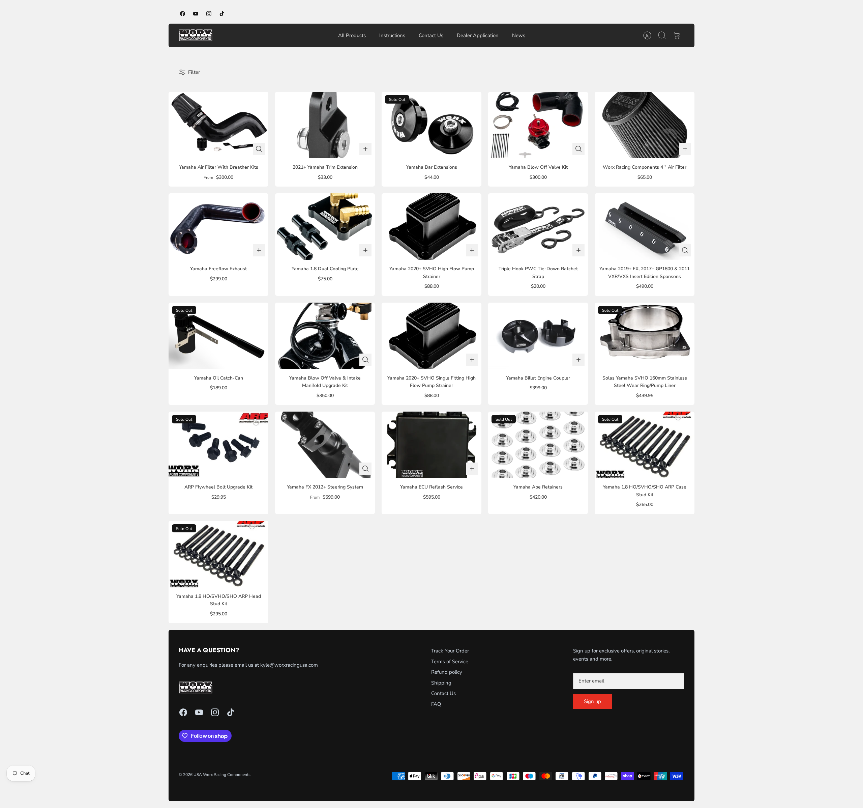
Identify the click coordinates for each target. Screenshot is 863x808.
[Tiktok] (222, 13)
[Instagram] (208, 13)
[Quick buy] (259, 149)
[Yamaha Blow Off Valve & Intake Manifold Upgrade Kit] (325, 336)
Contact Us (431, 35)
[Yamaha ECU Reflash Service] (431, 445)
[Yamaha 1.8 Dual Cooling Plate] (325, 226)
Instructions (392, 35)
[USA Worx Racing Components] (195, 35)
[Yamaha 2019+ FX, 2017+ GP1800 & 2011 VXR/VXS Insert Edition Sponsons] (644, 226)
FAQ (436, 704)
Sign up (592, 701)
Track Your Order (450, 650)
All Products (352, 35)
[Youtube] (195, 13)
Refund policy (446, 672)
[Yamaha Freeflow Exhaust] (218, 226)
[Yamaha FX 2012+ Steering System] (325, 445)
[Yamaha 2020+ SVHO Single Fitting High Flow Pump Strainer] (431, 336)
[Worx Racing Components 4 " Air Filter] (644, 125)
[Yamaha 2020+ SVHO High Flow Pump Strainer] (431, 226)
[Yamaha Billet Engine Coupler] (538, 336)
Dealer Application (478, 35)
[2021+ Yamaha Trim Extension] (325, 125)
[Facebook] (182, 13)
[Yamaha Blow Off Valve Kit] (538, 125)
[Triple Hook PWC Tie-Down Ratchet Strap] (538, 226)
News (518, 35)
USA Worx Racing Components (222, 774)
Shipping (441, 682)
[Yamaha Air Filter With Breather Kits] (218, 125)
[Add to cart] (365, 149)
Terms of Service (449, 661)
